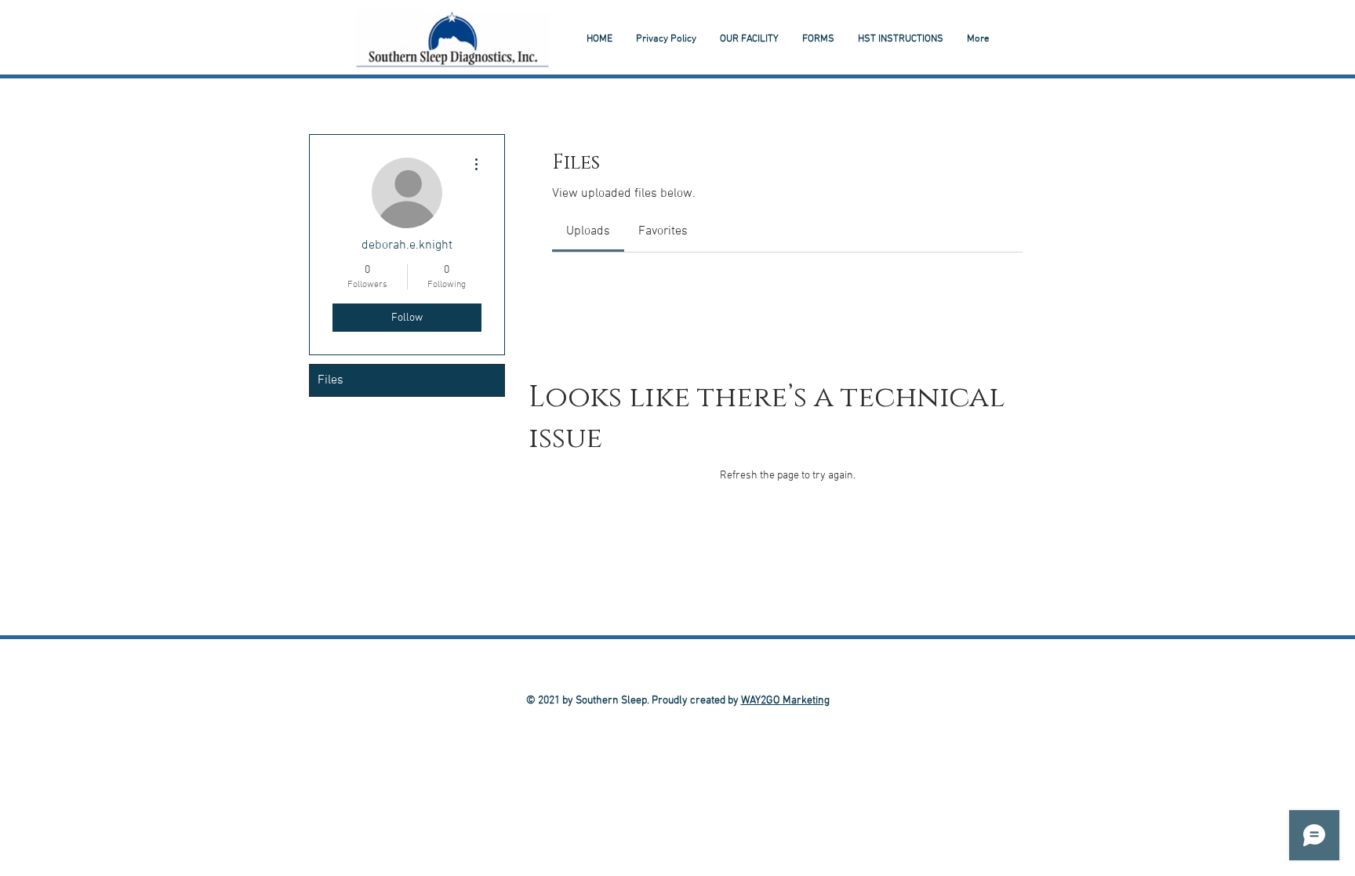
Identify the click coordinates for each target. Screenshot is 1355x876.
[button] (900, 39)
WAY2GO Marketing (785, 700)
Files (330, 380)
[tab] (588, 231)
